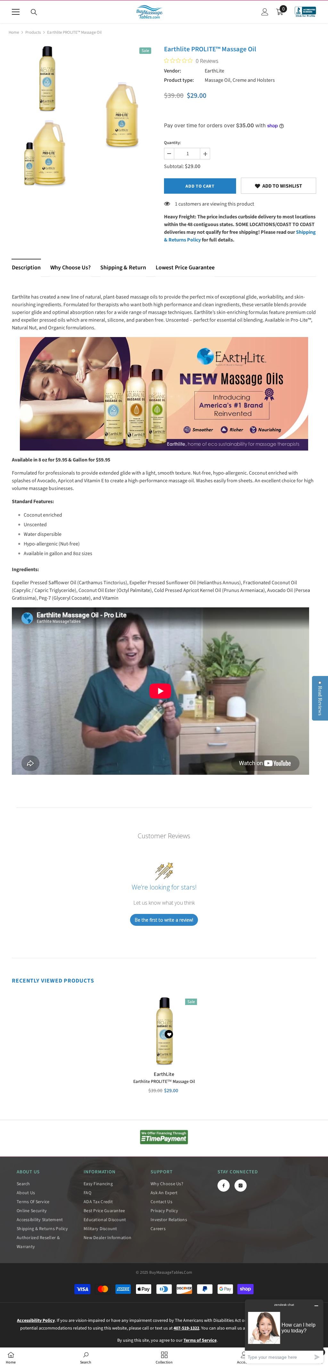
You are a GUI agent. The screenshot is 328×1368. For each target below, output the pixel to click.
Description (26, 268)
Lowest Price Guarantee (185, 268)
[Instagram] (240, 1185)
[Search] (34, 12)
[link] (278, 186)
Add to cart (200, 186)
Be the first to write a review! (164, 920)
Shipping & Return (123, 268)
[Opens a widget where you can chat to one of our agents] (284, 1331)
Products (33, 32)
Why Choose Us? (70, 268)
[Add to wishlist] (169, 1034)
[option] (46, 115)
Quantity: (172, 143)
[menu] (16, 12)
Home (14, 32)
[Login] (264, 11)
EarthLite (214, 70)
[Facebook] (223, 1185)
